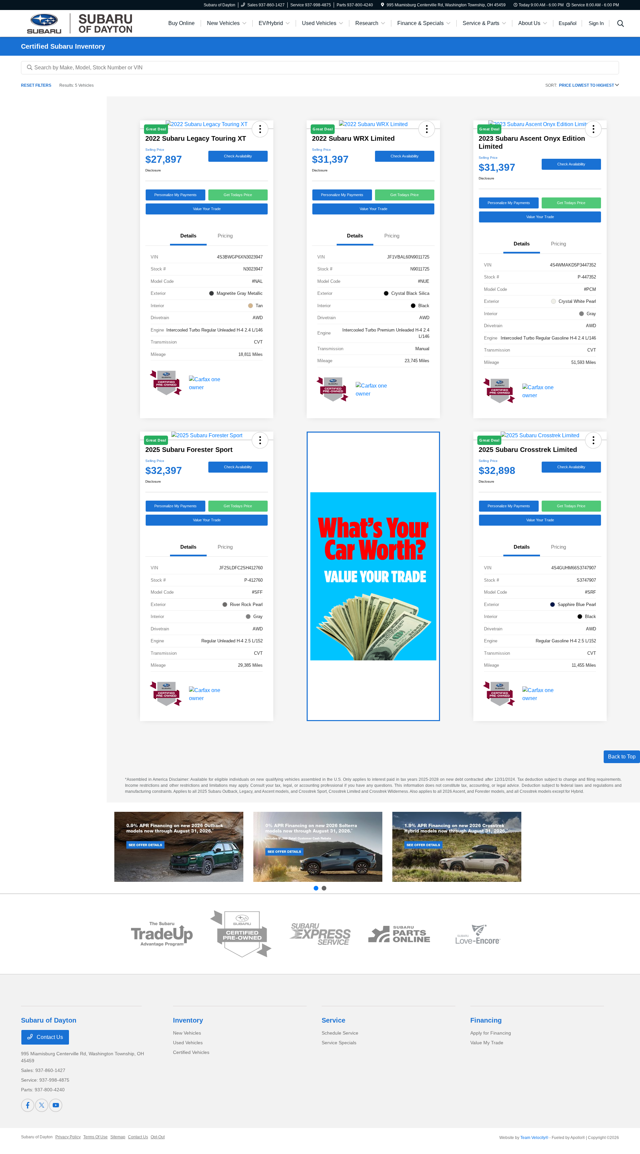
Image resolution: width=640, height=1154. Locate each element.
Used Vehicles (188, 1042)
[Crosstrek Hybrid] (456, 847)
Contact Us (49, 1037)
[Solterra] (317, 847)
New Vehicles (187, 1033)
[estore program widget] (399, 934)
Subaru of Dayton (37, 1137)
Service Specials (339, 1042)
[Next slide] (324, 888)
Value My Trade (486, 1042)
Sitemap (117, 1137)
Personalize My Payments (175, 195)
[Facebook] (27, 1105)
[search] (620, 24)
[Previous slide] (316, 888)
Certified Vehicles (191, 1052)
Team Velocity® (534, 1137)
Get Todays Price (238, 195)
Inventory (188, 1020)
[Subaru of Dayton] (78, 23)
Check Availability (238, 156)
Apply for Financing (490, 1033)
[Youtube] (55, 1105)
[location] (382, 5)
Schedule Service (340, 1033)
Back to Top (622, 756)
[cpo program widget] (241, 934)
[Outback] (178, 847)
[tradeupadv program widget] (162, 934)
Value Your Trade (207, 209)
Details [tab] (188, 235)
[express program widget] (320, 934)
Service (333, 1020)
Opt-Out (158, 1137)
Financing (486, 1020)
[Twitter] (41, 1105)
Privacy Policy (68, 1137)
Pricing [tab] (225, 235)
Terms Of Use (95, 1137)
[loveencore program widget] (478, 934)
